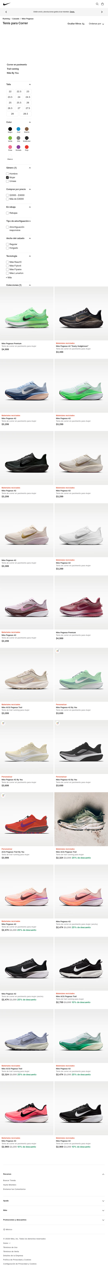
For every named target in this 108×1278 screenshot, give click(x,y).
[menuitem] (7, 1243)
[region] (54, 191)
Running (6, 19)
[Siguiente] (102, 12)
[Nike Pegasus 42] (27, 386)
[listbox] (96, 23)
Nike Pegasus (27, 19)
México (9, 1230)
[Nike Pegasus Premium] (27, 313)
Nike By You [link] (13, 73)
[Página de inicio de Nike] (7, 4)
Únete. (72, 12)
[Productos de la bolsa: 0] (102, 4)
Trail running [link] (13, 69)
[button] (19, 84)
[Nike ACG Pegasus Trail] (27, 675)
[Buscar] (97, 4)
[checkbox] (10, 91)
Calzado (15, 19)
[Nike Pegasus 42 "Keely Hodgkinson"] (81, 313)
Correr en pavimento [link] (17, 65)
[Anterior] (6, 12)
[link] (57, 651)
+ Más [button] (9, 277)
